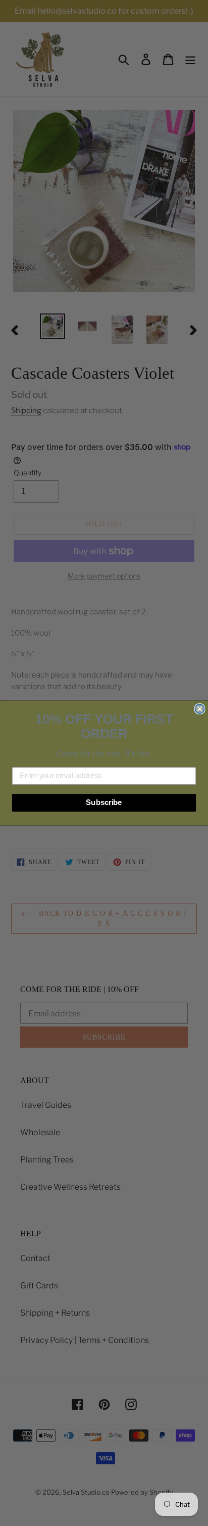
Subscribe (104, 802)
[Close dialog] (199, 708)
